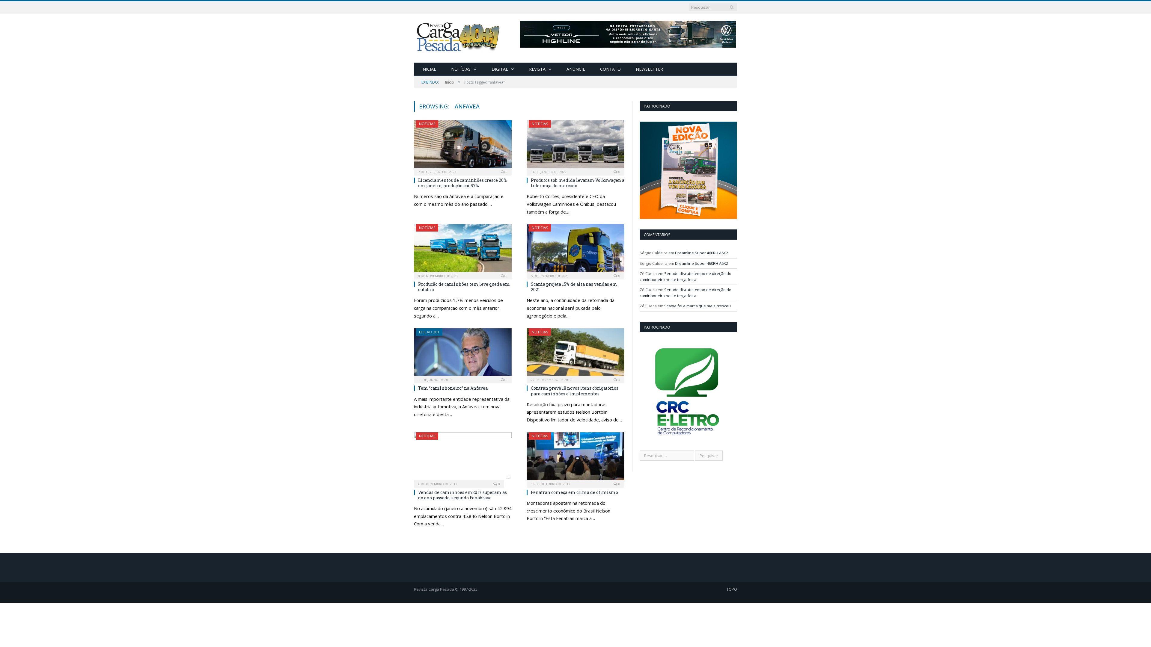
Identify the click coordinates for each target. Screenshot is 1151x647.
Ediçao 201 (429, 332)
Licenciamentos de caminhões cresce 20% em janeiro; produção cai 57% (462, 182)
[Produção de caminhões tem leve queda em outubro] (463, 250)
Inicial (428, 69)
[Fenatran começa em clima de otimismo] (575, 458)
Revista (537, 69)
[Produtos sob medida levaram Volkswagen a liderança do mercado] (575, 146)
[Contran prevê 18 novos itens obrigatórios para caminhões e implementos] (575, 354)
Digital (500, 69)
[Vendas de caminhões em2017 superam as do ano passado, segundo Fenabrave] (463, 458)
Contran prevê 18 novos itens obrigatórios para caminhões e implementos (574, 390)
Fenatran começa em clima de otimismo (574, 492)
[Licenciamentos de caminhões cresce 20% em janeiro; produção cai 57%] (463, 146)
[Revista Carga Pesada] (459, 36)
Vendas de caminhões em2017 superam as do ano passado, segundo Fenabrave (462, 495)
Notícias (461, 69)
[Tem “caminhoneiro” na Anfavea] (463, 354)
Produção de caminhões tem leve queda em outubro (464, 286)
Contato (610, 69)
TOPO (732, 589)
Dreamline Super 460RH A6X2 (701, 253)
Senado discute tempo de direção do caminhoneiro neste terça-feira (685, 276)
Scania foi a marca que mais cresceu (697, 306)
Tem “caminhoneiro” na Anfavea (453, 388)
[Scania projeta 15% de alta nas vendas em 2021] (575, 250)
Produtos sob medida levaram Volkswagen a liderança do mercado (577, 182)
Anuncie (576, 69)
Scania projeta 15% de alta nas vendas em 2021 (574, 286)
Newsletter (649, 69)
